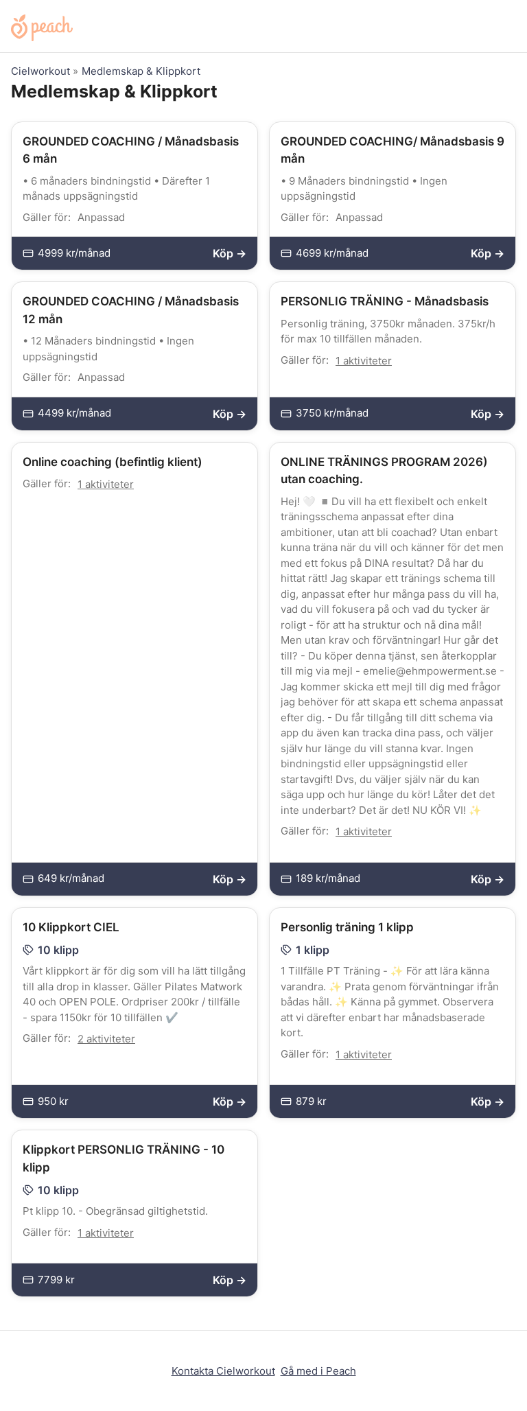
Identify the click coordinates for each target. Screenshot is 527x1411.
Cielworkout (40, 71)
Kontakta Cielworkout (223, 1370)
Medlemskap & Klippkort (141, 71)
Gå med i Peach (318, 1370)
